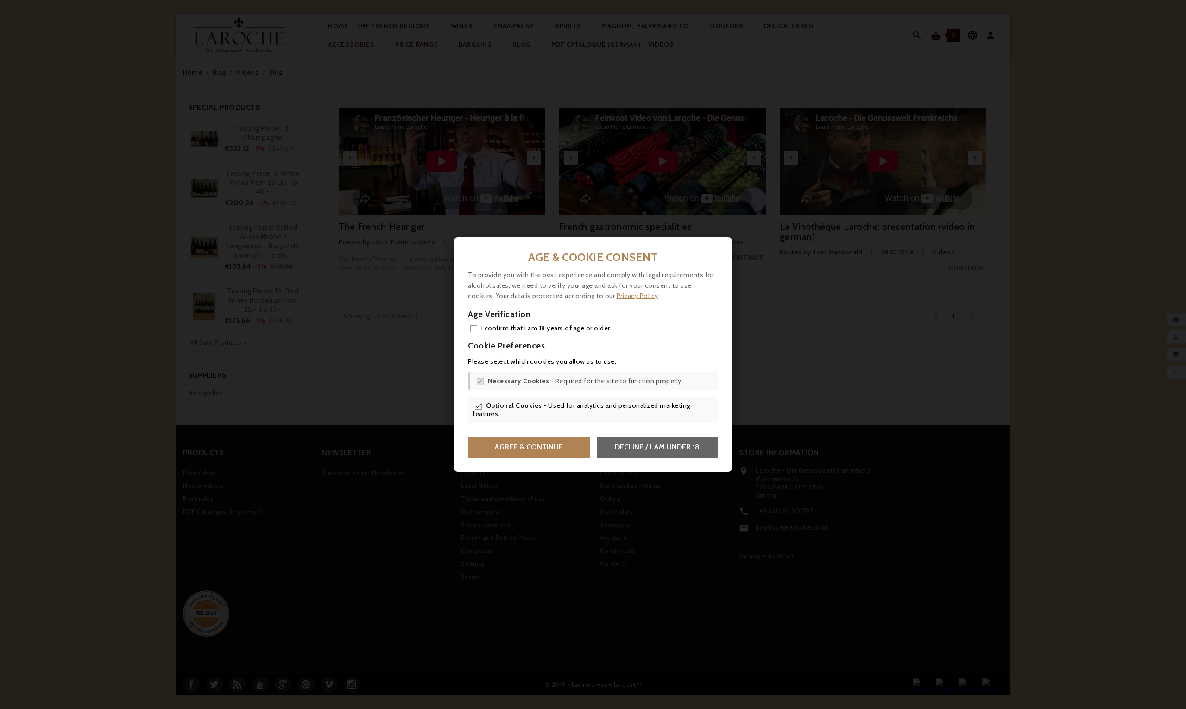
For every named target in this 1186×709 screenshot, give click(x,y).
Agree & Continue (528, 447)
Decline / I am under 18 (657, 447)
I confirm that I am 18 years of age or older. (546, 328)
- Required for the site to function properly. (585, 381)
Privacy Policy (637, 295)
